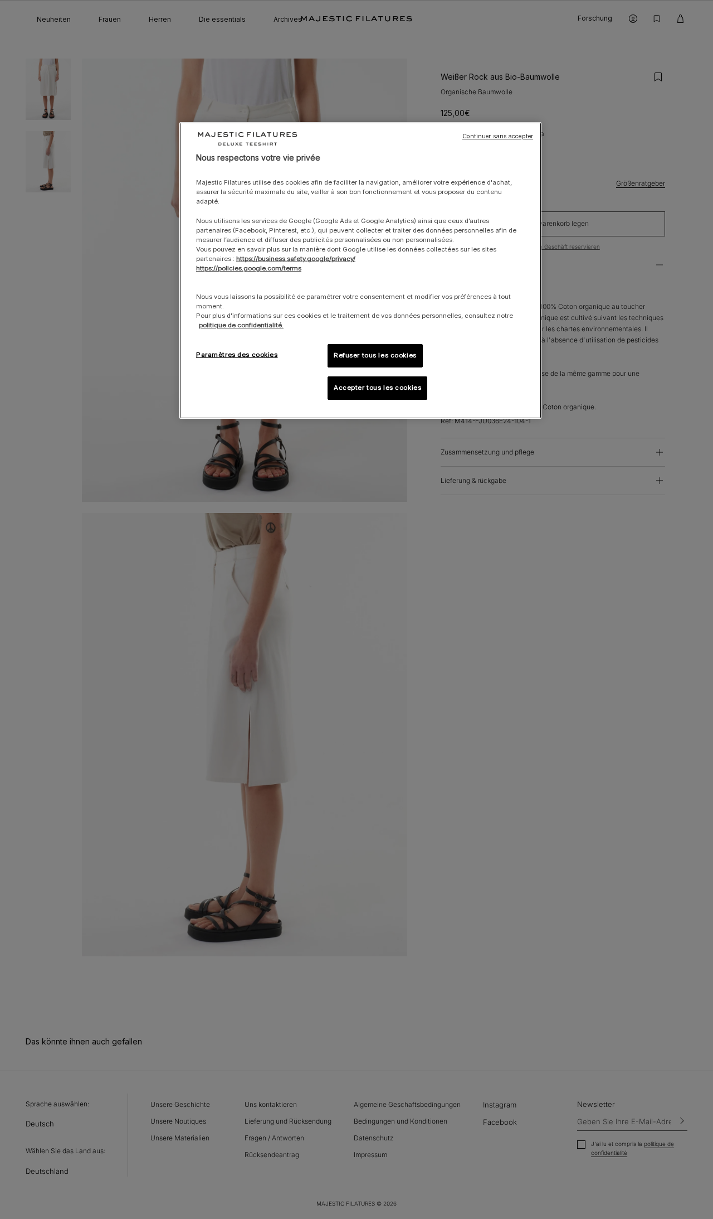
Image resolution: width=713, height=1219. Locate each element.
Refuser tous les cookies (375, 355)
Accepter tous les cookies (377, 387)
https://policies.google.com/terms (248, 268)
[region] (360, 270)
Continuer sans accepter (497, 136)
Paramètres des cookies (237, 355)
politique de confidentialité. (241, 325)
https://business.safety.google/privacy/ (295, 259)
